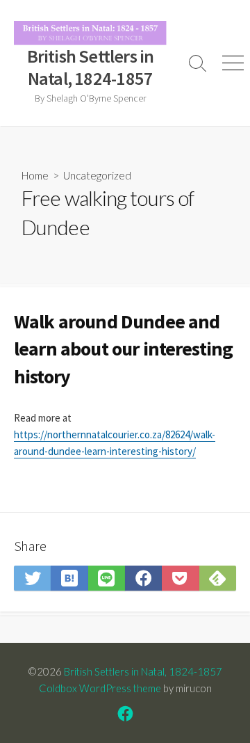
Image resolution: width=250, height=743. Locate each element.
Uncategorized (97, 175)
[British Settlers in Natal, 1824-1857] (90, 33)
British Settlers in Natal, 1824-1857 (143, 671)
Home (35, 175)
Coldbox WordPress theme (100, 688)
